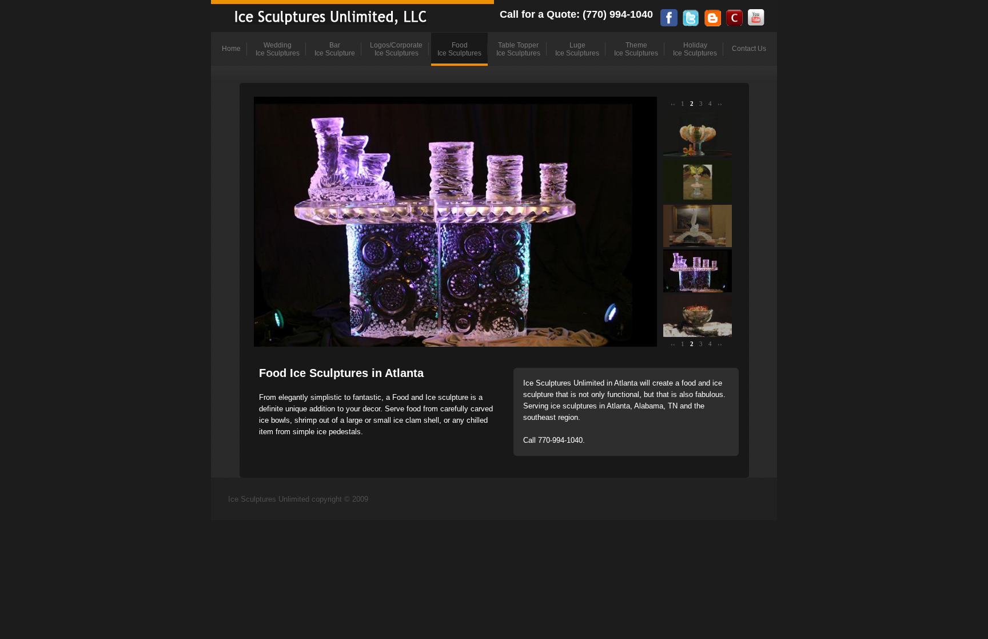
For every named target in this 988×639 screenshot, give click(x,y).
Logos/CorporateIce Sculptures (396, 49)
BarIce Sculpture (334, 49)
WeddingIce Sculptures (278, 49)
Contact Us (749, 49)
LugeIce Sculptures (577, 49)
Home (231, 49)
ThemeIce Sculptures (636, 49)
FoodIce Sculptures (459, 49)
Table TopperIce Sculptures (518, 49)
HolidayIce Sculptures (695, 49)
